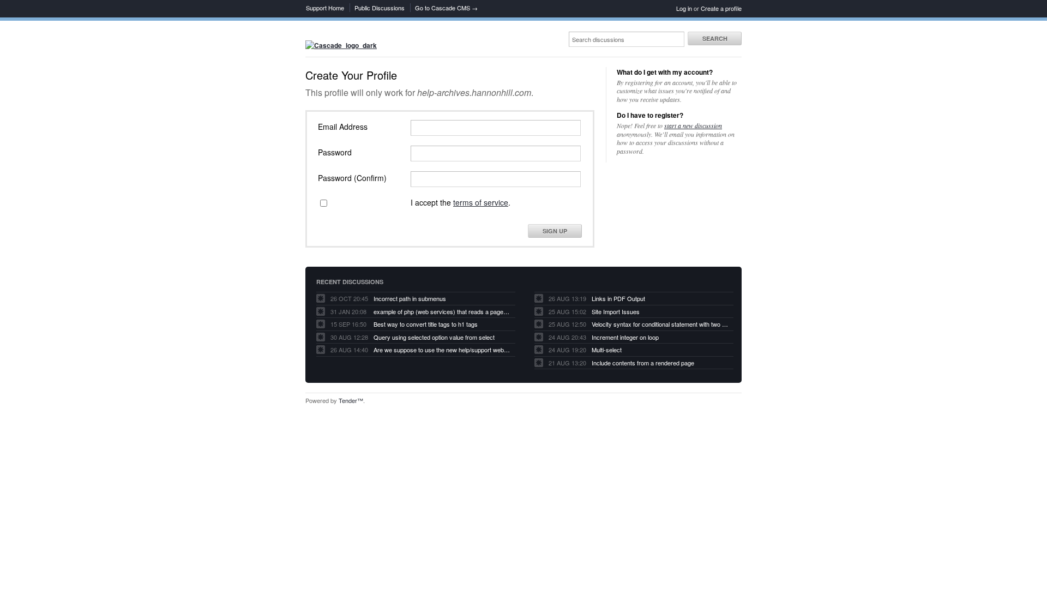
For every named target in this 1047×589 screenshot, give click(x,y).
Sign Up (555, 231)
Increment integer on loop (625, 337)
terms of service (480, 202)
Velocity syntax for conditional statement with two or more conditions (660, 324)
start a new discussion (693, 125)
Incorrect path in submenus (410, 298)
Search (714, 38)
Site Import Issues (616, 311)
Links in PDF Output (618, 298)
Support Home (325, 7)
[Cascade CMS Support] (341, 45)
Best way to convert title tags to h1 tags (426, 324)
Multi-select (607, 349)
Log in (684, 8)
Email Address (343, 126)
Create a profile (721, 8)
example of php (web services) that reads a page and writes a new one (442, 311)
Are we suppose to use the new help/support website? (442, 349)
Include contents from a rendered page (643, 362)
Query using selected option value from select (434, 337)
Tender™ (351, 400)
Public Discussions (379, 7)
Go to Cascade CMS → (446, 7)
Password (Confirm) (352, 177)
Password (335, 152)
